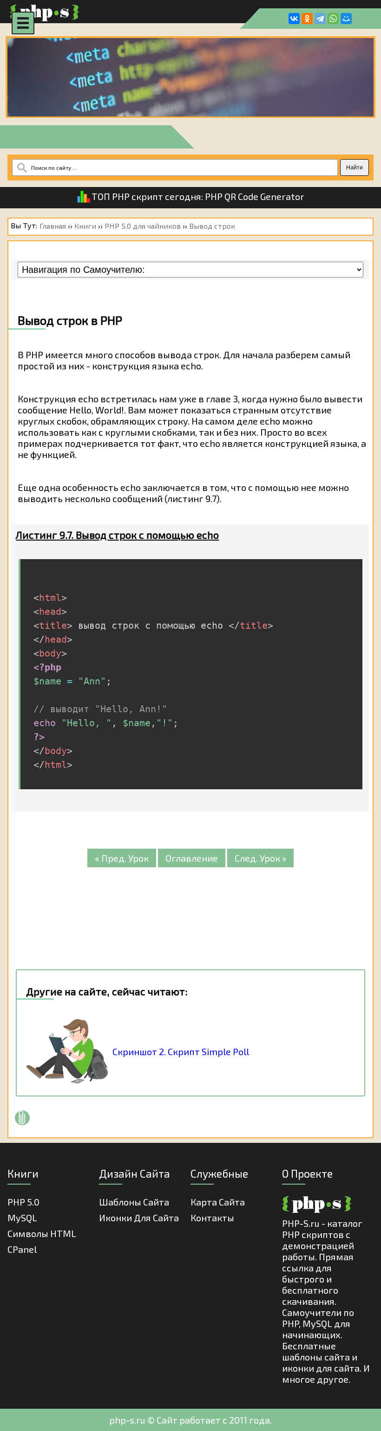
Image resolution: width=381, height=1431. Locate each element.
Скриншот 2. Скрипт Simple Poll (180, 1051)
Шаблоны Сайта (134, 1201)
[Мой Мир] (346, 18)
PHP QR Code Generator (254, 196)
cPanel (22, 1249)
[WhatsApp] (333, 18)
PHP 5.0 (23, 1201)
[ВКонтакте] (294, 18)
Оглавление (191, 858)
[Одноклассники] (307, 18)
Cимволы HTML (41, 1233)
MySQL (22, 1217)
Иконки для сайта (139, 1217)
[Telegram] (320, 18)
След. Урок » (260, 858)
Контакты (212, 1217)
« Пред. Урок (122, 858)
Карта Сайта (217, 1201)
